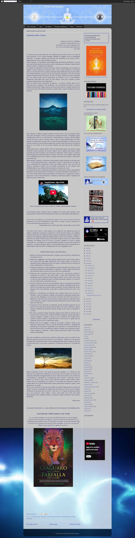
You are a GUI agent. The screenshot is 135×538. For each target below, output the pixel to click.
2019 (87, 299)
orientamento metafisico (90, 387)
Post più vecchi (75, 524)
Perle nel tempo (31, 26)
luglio (89, 278)
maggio (90, 283)
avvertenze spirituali (89, 343)
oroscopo (86, 389)
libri (85, 376)
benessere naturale (88, 347)
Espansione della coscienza (36, 35)
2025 (87, 251)
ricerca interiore (52, 516)
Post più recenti (32, 524)
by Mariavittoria (36, 516)
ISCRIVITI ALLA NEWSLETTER (96, 109)
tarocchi (86, 402)
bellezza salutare (88, 345)
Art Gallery (48, 26)
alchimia (86, 327)
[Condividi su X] (43, 514)
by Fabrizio (87, 349)
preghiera (86, 391)
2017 (87, 304)
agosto (89, 275)
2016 (87, 306)
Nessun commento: (32, 514)
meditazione (44, 516)
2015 (87, 309)
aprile (89, 285)
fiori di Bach (87, 367)
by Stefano (87, 354)
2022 (87, 258)
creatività (86, 358)
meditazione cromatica (90, 382)
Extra (71, 26)
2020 (87, 263)
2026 (87, 248)
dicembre (90, 265)
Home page (53, 524)
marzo (89, 288)
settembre (90, 273)
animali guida (87, 332)
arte (85, 336)
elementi (86, 362)
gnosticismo (87, 369)
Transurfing (87, 404)
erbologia (86, 365)
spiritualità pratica (66, 516)
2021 (87, 261)
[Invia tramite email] (40, 514)
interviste (86, 371)
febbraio (90, 290)
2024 (87, 253)
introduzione (87, 373)
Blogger (77, 533)
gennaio (90, 293)
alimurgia (86, 329)
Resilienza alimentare (61, 26)
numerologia (87, 384)
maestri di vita (87, 378)
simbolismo (87, 398)
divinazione (87, 360)
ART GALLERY (88, 227)
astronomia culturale (89, 340)
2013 (87, 314)
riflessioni (58, 516)
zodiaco (86, 411)
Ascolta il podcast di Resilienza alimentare (96, 77)
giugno (89, 280)
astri (85, 338)
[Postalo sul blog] (42, 514)
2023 (87, 256)
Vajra (40, 26)
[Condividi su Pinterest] (47, 514)
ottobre (89, 270)
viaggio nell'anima (88, 406)
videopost (86, 408)
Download (79, 26)
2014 (87, 311)
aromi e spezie (87, 334)
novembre (90, 268)
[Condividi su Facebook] (45, 514)
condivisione (87, 356)
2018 (87, 301)
